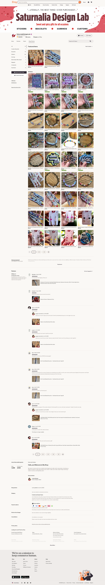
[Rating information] (17, 37)
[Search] (79, 2)
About (24, 41)
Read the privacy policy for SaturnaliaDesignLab (41, 524)
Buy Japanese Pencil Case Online (80, 541)
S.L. (32, 437)
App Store (16, 577)
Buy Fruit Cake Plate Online (58, 533)
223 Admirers (14, 82)
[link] (29, 252)
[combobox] (47, 2)
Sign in (84, 2)
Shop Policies (32, 41)
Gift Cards (74, 4)
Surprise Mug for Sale (57, 536)
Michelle (33, 274)
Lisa (32, 307)
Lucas (33, 330)
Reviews (18, 41)
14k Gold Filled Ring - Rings (37, 533)
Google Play (25, 577)
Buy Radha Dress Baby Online (58, 541)
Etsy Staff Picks (37, 4)
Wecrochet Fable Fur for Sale (17, 541)
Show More (52, 545)
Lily (32, 403)
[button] (81, 35)
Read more (59, 264)
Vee (32, 352)
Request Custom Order (19, 72)
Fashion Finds (54, 4)
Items (12, 41)
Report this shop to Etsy (16, 87)
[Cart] (91, 2)
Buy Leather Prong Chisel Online (80, 533)
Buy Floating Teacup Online (58, 535)
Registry (67, 4)
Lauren (37, 313)
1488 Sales (13, 80)
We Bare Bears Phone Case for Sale (39, 541)
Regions (91, 582)
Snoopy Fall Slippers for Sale (16, 533)
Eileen (33, 426)
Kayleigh (33, 290)
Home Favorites (46, 4)
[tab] (18, 46)
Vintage (61, 4)
